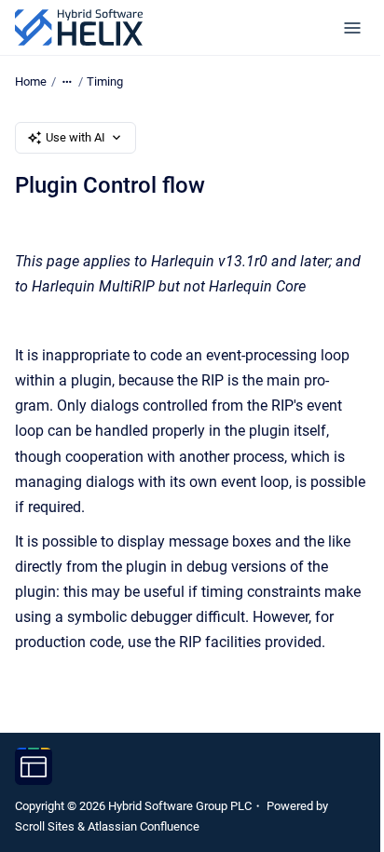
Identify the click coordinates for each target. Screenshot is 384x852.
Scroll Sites (45, 826)
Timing (105, 81)
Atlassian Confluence (143, 826)
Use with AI (75, 137)
